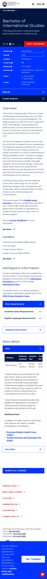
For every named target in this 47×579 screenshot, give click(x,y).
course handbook (18, 220)
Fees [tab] (7, 349)
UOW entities (9, 510)
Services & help (10, 486)
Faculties (7, 498)
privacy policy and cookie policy (9, 571)
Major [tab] (6, 92)
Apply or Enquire (35, 44)
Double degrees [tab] (10, 99)
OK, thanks (33, 559)
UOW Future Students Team (16, 296)
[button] (4, 44)
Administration (10, 504)
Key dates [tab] (10, 449)
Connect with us (11, 517)
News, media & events (13, 492)
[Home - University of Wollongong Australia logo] (11, 4)
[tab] (23, 304)
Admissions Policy (11, 284)
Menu (39, 4)
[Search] (33, 4)
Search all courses (15, 471)
